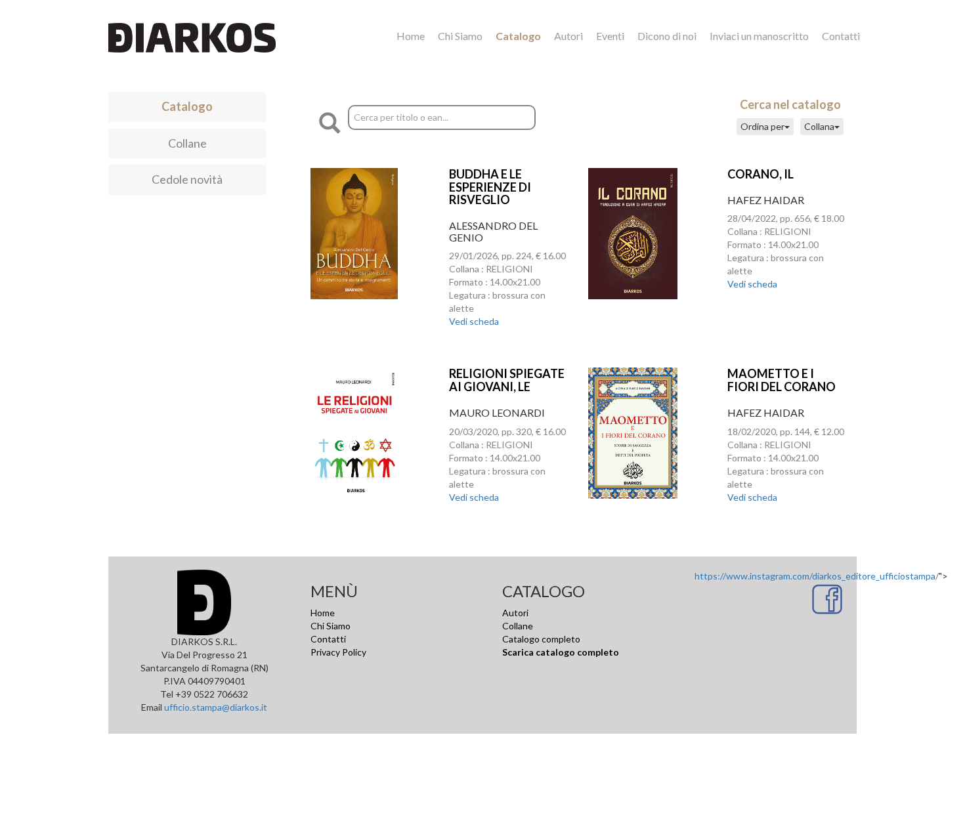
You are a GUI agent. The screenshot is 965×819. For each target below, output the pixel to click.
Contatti (841, 36)
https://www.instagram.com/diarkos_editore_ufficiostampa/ (817, 575)
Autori (568, 36)
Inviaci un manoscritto (759, 36)
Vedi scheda (474, 321)
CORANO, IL (760, 174)
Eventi (610, 36)
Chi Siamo (460, 36)
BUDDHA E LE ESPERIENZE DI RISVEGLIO (490, 187)
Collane (187, 143)
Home (411, 36)
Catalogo (518, 36)
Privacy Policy (338, 652)
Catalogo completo (541, 638)
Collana (819, 126)
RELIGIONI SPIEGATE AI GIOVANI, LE (507, 380)
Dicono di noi (667, 36)
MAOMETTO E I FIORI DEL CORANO (781, 380)
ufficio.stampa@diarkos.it (215, 707)
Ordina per (762, 126)
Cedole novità (187, 179)
